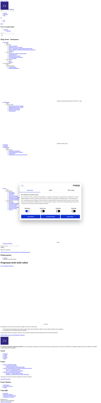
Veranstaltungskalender (14, 203)
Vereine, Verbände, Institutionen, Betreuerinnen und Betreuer (22, 49)
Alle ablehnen (30, 216)
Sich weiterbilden (12, 58)
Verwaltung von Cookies (8, 397)
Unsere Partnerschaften (14, 207)
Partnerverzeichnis (13, 208)
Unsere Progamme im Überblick (16, 152)
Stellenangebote (12, 110)
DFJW (4, 188)
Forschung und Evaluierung (15, 197)
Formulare (5, 146)
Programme (5, 42)
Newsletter (5, 14)
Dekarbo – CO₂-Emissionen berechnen (11, 372)
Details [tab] (50, 190)
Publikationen (6, 147)
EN (4, 21)
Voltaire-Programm (19, 252)
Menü (2, 23)
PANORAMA (12, 153)
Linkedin (5, 355)
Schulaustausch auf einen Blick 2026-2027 (18, 154)
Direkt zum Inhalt (4, 1)
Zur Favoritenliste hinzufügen (7, 266)
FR (4, 20)
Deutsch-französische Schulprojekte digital (15, 367)
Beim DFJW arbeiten (8, 386)
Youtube (5, 356)
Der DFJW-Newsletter (5, 379)
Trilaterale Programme (13, 198)
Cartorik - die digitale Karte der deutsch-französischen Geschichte (17, 368)
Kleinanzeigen (6, 102)
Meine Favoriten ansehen (6, 401)
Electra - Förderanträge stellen (9, 364)
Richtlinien (5, 144)
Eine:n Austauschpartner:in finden (16, 106)
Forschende (11, 51)
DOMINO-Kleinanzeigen (14, 108)
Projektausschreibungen (14, 68)
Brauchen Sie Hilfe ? (7, 243)
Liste (10, 60)
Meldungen (11, 202)
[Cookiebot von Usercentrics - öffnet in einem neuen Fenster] (74, 186)
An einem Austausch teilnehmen (16, 57)
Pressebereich (6, 385)
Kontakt (5, 13)
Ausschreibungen (12, 67)
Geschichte (11, 194)
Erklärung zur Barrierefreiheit (9, 395)
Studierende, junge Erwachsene (15, 47)
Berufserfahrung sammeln (14, 56)
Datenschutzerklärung (8, 394)
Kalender (11, 62)
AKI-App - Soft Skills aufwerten (13, 369)
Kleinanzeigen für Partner (14, 109)
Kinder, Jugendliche (13, 46)
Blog (4, 15)
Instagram (5, 353)
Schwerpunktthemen (13, 196)
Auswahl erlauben (50, 216)
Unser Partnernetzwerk (14, 199)
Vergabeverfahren (12, 205)
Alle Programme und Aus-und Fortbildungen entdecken (13, 335)
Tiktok (4, 358)
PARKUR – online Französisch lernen (14, 373)
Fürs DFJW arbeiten (13, 204)
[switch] (43, 211)
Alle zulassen (70, 216)
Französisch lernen (13, 54)
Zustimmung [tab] (30, 190)
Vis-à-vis (11, 209)
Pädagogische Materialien (14, 151)
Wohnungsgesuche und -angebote (16, 107)
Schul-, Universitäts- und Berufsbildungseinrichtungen (20, 48)
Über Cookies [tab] (71, 190)
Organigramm (12, 193)
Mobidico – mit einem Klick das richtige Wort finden (17, 374)
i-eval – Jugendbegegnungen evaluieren (14, 370)
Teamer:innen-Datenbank (11, 365)
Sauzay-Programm (11, 252)
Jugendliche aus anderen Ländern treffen (17, 53)
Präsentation (11, 192)
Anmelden (5, 29)
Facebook (5, 357)
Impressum (5, 393)
